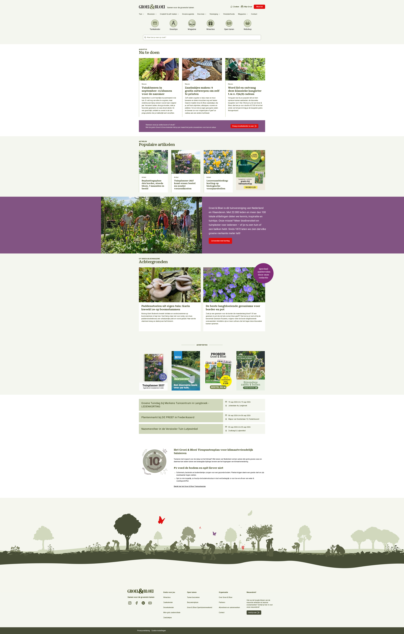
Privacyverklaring (143, 631)
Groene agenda (188, 14)
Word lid (259, 7)
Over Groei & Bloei (225, 597)
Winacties (167, 597)
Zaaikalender (168, 602)
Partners (222, 602)
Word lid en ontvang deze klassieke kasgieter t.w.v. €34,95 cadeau (245, 90)
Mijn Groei (248, 7)
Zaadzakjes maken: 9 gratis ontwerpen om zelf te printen (202, 90)
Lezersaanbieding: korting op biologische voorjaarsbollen (217, 184)
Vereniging (214, 14)
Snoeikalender (168, 607)
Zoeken (236, 7)
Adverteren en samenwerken (229, 607)
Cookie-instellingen (159, 631)
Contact (254, 14)
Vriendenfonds (229, 14)
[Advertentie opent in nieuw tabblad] (250, 171)
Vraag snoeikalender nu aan (243, 126)
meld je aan (252, 612)
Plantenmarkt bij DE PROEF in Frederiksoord (167, 417)
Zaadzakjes (167, 618)
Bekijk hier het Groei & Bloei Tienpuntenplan (190, 486)
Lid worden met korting (220, 241)
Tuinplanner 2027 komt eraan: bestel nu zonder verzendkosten (185, 184)
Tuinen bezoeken (193, 597)
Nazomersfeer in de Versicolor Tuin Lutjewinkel (169, 428)
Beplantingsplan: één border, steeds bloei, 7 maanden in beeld (153, 184)
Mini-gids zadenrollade (171, 612)
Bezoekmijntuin (192, 602)
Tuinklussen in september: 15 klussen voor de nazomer (157, 90)
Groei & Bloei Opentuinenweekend (199, 607)
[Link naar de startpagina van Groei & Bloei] (141, 591)
